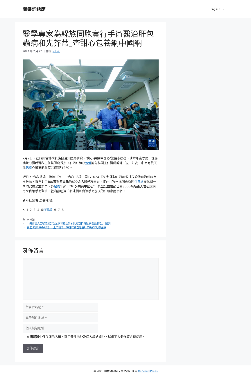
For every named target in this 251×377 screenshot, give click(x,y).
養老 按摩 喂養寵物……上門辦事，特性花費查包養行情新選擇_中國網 (66, 227)
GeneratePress (148, 371)
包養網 (139, 182)
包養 (88, 163)
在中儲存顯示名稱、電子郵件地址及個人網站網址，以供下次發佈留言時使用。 (86, 337)
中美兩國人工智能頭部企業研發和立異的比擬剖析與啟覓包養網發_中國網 (68, 223)
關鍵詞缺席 (34, 9)
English (215, 9)
